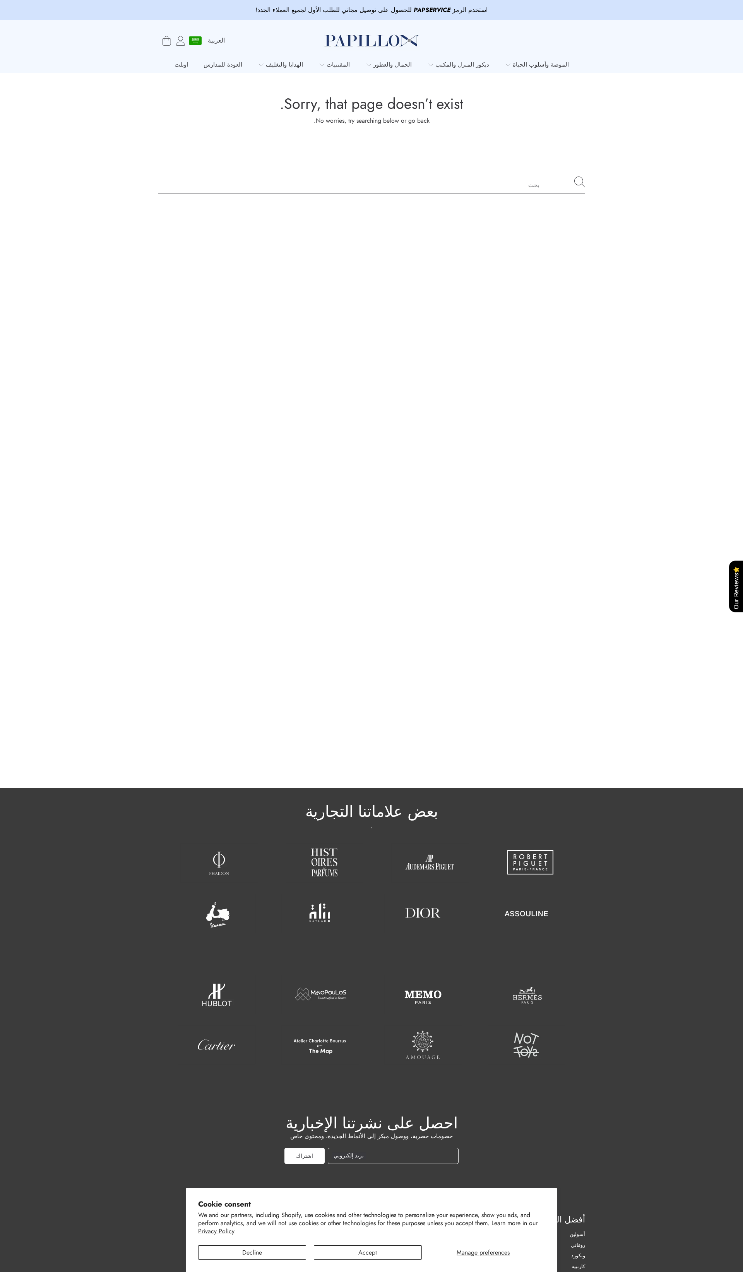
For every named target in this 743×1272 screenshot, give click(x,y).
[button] (166, 40)
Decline (252, 1252)
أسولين (577, 1234)
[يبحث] (579, 181)
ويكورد (578, 1255)
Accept (367, 1252)
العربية (216, 40)
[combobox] (371, 182)
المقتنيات (337, 64)
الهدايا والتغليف (283, 64)
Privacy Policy (216, 1231)
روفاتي (578, 1245)
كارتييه (578, 1266)
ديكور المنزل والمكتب (461, 64)
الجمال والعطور (392, 64)
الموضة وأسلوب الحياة (540, 64)
